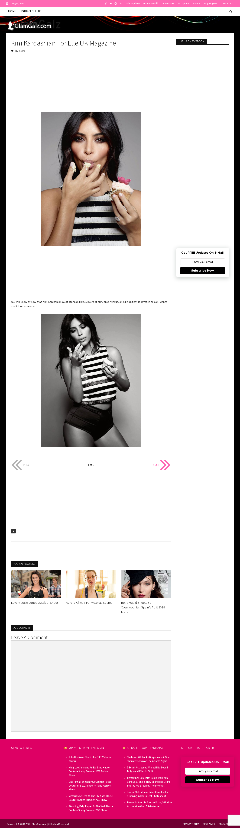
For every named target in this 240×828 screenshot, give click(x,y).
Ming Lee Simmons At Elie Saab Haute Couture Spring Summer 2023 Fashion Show (89, 771)
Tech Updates (167, 3)
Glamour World (150, 3)
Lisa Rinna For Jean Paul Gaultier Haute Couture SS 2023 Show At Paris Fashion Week (90, 785)
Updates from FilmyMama (145, 748)
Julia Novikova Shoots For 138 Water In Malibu (90, 759)
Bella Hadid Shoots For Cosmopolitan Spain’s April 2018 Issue (143, 607)
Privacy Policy (191, 824)
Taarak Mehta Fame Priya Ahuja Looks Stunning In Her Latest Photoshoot (147, 794)
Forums (196, 3)
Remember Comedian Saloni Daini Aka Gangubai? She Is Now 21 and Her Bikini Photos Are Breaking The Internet (148, 781)
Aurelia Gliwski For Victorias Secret (89, 602)
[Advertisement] (91, 82)
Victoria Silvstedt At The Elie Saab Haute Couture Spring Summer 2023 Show (91, 797)
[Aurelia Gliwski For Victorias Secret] (91, 583)
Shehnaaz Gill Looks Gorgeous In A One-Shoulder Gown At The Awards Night (148, 759)
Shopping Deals (211, 3)
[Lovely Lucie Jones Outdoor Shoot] (36, 583)
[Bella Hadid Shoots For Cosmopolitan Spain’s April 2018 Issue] (146, 583)
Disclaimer (209, 824)
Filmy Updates (133, 3)
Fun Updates (183, 3)
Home (12, 11)
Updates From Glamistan (86, 748)
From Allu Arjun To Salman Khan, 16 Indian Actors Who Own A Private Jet (149, 804)
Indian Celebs (31, 11)
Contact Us (227, 3)
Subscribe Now (202, 270)
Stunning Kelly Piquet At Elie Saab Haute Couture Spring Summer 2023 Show (91, 808)
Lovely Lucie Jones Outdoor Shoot (34, 602)
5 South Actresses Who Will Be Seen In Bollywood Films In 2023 (148, 769)
